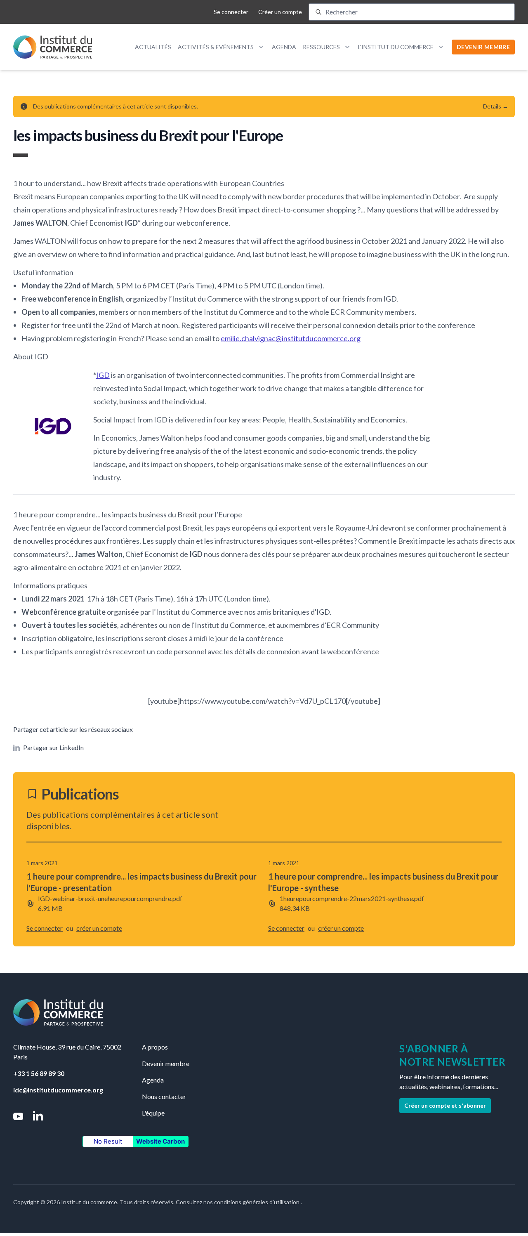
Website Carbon (160, 1141)
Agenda (284, 46)
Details (495, 106)
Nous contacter (164, 1096)
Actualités (153, 46)
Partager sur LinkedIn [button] (53, 747)
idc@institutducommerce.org (58, 1090)
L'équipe (153, 1113)
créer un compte (99, 928)
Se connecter (231, 11)
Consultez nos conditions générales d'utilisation (238, 1201)
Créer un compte (280, 11)
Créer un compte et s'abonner (445, 1105)
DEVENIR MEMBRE (483, 46)
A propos (155, 1047)
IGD (103, 375)
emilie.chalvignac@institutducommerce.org (291, 338)
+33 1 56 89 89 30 (38, 1073)
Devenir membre (165, 1063)
